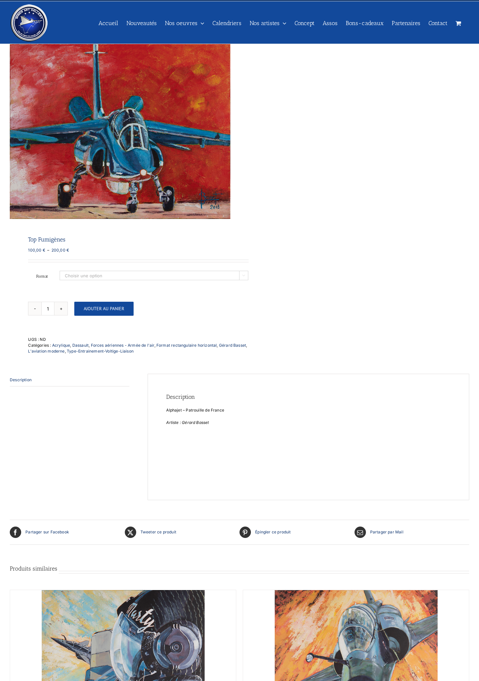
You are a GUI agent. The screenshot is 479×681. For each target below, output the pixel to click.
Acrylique (61, 345)
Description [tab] (21, 379)
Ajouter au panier (104, 309)
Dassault (80, 345)
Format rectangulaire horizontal (186, 345)
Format (42, 276)
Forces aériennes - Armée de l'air (122, 345)
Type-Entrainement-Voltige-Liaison (100, 351)
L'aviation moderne (46, 351)
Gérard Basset (232, 345)
